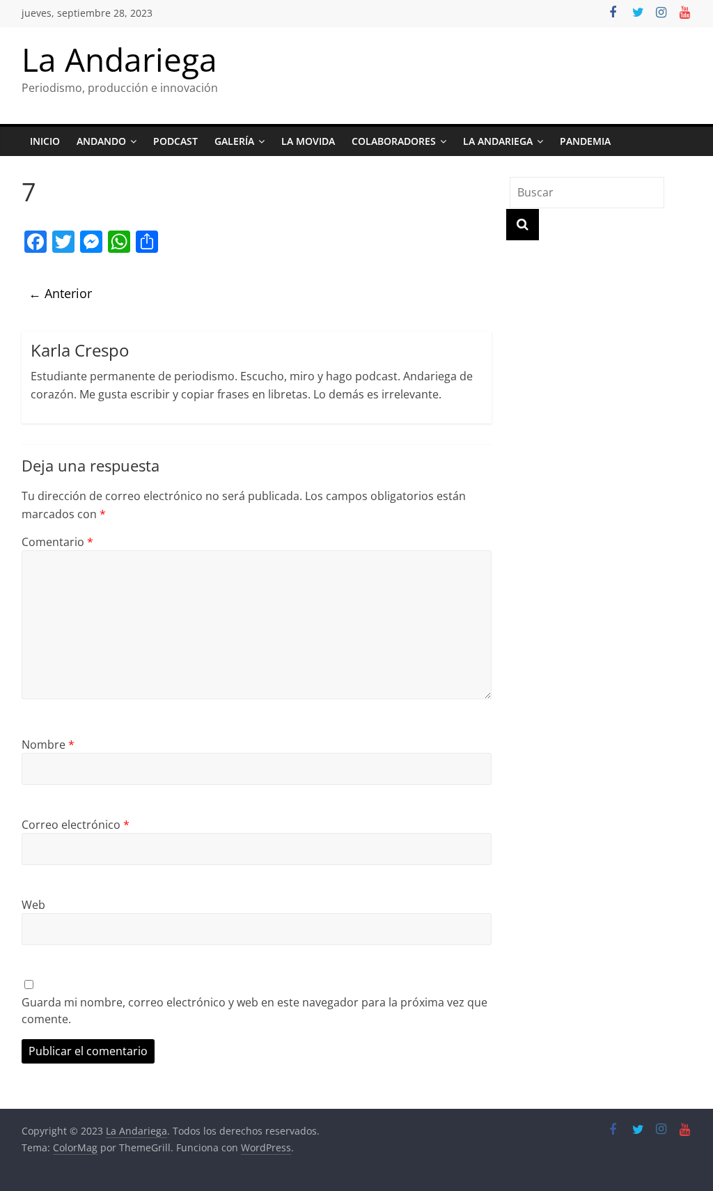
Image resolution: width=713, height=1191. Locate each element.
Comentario (57, 542)
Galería (234, 141)
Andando (101, 141)
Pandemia (585, 141)
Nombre (48, 744)
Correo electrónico (76, 824)
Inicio (45, 141)
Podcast (175, 141)
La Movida (308, 141)
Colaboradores (394, 141)
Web (33, 904)
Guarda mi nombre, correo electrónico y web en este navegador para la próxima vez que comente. (254, 1011)
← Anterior (60, 293)
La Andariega (119, 59)
